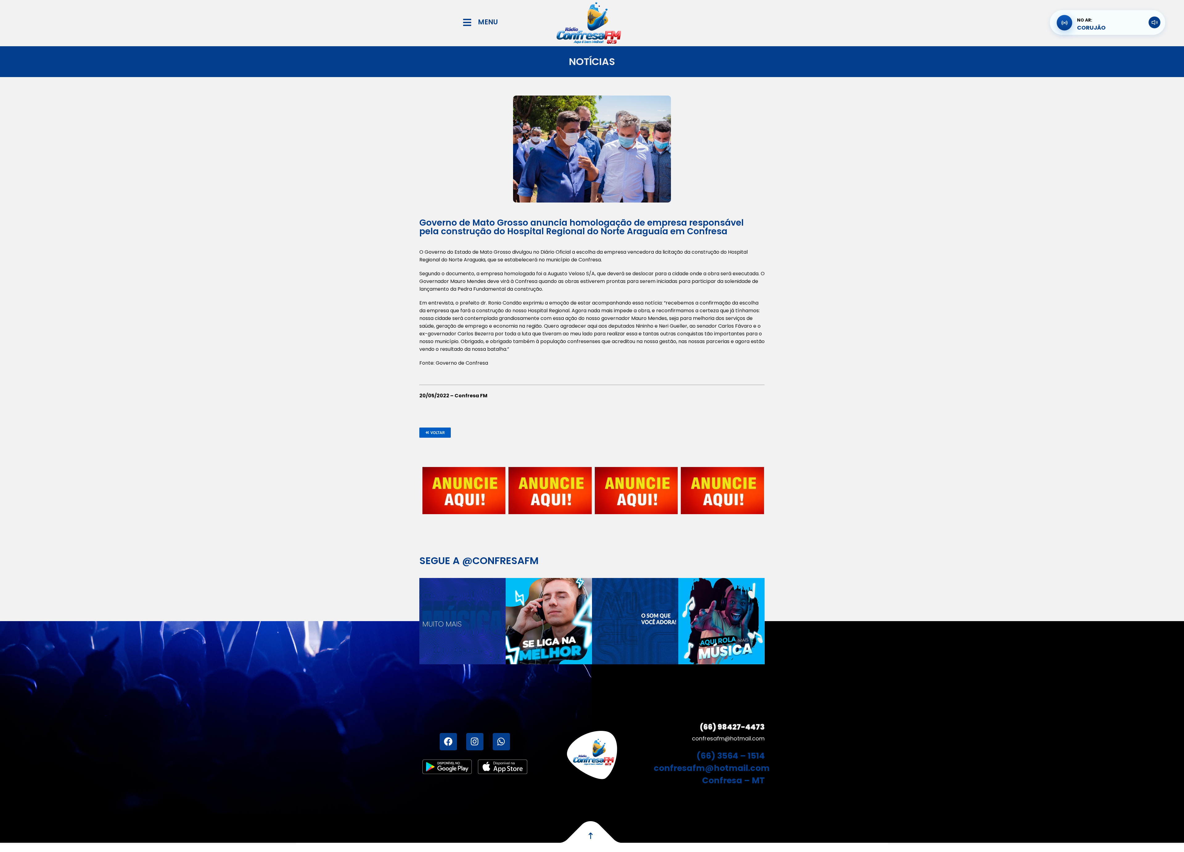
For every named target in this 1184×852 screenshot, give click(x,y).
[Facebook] (448, 741)
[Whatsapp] (501, 741)
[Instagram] (474, 741)
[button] (435, 433)
